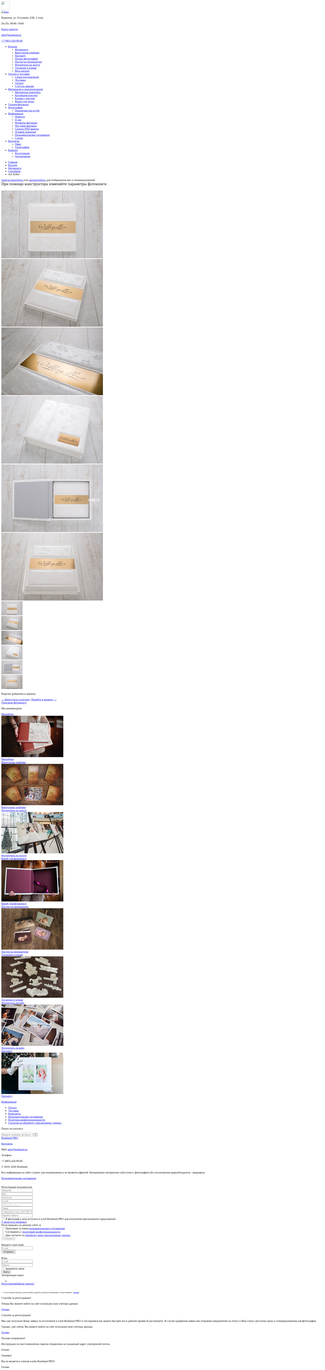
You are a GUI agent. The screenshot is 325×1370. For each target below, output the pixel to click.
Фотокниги (21, 49)
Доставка (20, 80)
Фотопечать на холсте (27, 64)
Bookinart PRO (9, 1137)
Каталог (12, 46)
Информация (15, 113)
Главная (12, 162)
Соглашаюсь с (32, 1231)
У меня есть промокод (14, 1222)
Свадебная (14, 171)
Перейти (76, 1292)
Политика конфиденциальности (26, 1119)
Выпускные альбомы (27, 52)
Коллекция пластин (26, 95)
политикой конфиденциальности (41, 1231)
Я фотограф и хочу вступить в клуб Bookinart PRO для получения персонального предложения (60, 1218)
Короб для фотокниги (13, 903)
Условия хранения (25, 131)
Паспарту (20, 55)
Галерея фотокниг (18, 104)
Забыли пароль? (25, 1283)
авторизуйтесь (37, 180)
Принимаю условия (35, 1228)
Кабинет (13, 150)
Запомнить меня (14, 1268)
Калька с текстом (25, 98)
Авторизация (22, 156)
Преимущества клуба (27, 110)
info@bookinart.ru (11, 35)
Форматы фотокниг (26, 122)
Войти (6, 1272)
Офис (18, 144)
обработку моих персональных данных (47, 1235)
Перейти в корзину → (44, 699)
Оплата (19, 83)
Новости (20, 116)
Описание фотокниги (13, 702)
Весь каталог (22, 70)
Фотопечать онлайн (12, 1048)
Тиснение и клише (26, 67)
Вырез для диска (24, 101)
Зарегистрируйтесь (12, 180)
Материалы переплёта (27, 92)
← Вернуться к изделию (15, 699)
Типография (22, 147)
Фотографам (15, 107)
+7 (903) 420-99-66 (12, 40)
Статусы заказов (24, 86)
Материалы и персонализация (25, 89)
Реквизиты (14, 1113)
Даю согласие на (37, 1235)
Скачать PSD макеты (27, 128)
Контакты (13, 141)
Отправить (8, 1238)
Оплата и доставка (19, 74)
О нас (18, 119)
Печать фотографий (26, 58)
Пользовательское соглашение (32, 135)
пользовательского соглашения (47, 1228)
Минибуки (7, 759)
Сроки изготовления (27, 77)
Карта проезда (9, 29)
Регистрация (22, 153)
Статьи (19, 138)
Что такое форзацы (26, 125)
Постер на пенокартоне (28, 61)
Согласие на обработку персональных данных (34, 1122)
